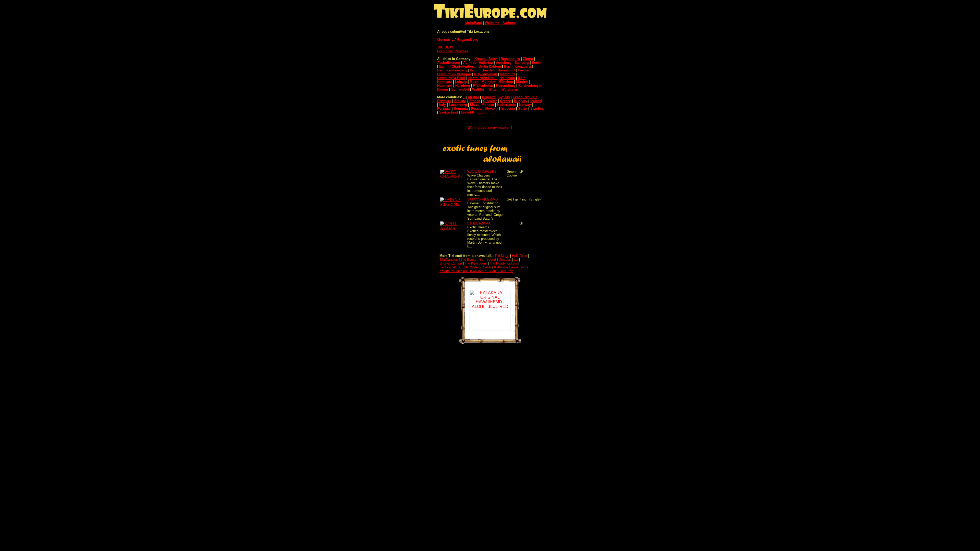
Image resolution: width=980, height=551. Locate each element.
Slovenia (508, 108)
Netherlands (506, 105)
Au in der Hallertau (478, 63)
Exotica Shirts (449, 267)
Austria (473, 97)
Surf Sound (487, 259)
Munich (522, 82)
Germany (445, 39)
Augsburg (503, 63)
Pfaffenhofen (483, 85)
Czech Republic (525, 97)
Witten (493, 89)
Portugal (444, 108)
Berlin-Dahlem (490, 66)
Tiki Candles (448, 259)
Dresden (488, 70)
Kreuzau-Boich (486, 59)
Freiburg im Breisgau (454, 74)
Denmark (444, 101)
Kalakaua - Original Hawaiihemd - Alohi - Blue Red (476, 271)
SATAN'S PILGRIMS (482, 199)
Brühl (474, 70)
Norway (525, 105)
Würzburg (509, 89)
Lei (516, 259)
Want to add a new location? (490, 128)
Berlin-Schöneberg (452, 70)
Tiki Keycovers (476, 263)
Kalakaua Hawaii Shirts (511, 267)
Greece (505, 101)
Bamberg (521, 63)
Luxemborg (458, 105)
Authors (509, 23)
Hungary (520, 101)
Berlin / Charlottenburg (457, 66)
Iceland (536, 101)
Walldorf (478, 89)
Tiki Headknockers (503, 263)
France (474, 101)
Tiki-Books (468, 259)
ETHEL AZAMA (479, 223)
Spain (522, 108)
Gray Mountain (485, 74)
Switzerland (448, 112)
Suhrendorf (460, 89)
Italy (442, 105)
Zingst (528, 59)
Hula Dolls (519, 256)
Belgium (488, 97)
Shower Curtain (450, 263)
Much (474, 82)
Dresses (505, 259)
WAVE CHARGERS (482, 171)
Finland (460, 101)
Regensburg (468, 39)
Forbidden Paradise (452, 51)
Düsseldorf (506, 70)
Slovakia (491, 108)
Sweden (536, 108)
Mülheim (488, 82)
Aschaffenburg (448, 63)
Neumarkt (444, 85)
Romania (461, 108)
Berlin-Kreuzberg (517, 66)
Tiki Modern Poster (477, 267)
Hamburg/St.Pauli (451, 78)
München (505, 82)
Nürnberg (463, 85)
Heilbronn (507, 78)
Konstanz (444, 82)
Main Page (473, 23)
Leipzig (461, 82)
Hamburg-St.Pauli (482, 78)
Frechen (524, 70)
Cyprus (504, 97)
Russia (476, 108)
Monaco (488, 105)
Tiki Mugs (502, 256)
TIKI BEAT (445, 47)
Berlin (536, 63)
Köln (521, 78)
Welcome (492, 23)
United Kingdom (474, 112)
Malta (474, 105)
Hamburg (507, 74)
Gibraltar (490, 101)
